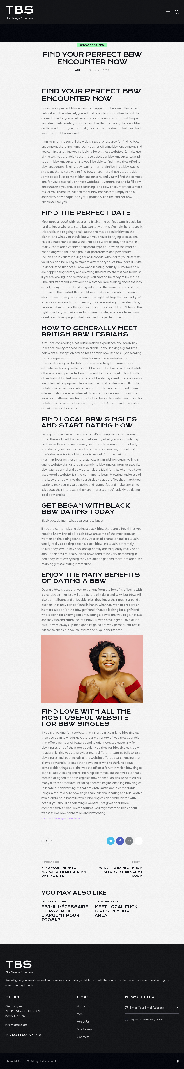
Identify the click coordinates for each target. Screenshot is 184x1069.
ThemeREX (12, 1061)
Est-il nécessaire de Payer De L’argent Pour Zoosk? (64, 913)
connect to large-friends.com (62, 818)
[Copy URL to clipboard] (139, 841)
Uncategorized (92, 45)
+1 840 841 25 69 (23, 1035)
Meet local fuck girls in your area (116, 911)
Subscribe (176, 1007)
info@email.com (16, 1024)
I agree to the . (146, 1019)
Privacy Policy (154, 1019)
